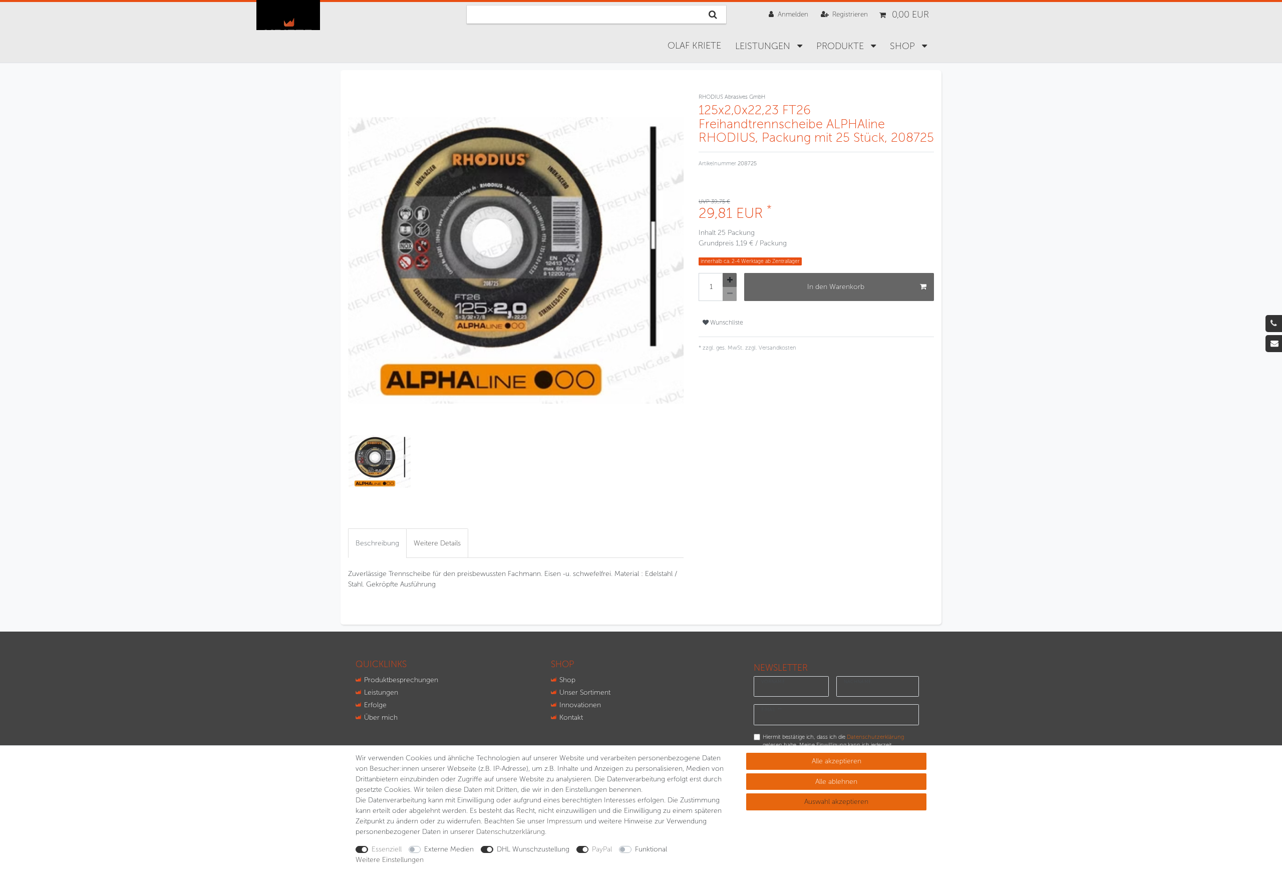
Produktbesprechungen (401, 680)
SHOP (903, 46)
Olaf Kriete (694, 45)
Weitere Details (437, 543)
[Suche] (713, 15)
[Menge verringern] (730, 294)
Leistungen (764, 46)
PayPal (602, 849)
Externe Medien (449, 849)
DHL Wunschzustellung (533, 849)
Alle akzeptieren (836, 761)
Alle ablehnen (836, 781)
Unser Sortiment (584, 692)
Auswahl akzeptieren (836, 801)
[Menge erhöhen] (730, 280)
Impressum (564, 821)
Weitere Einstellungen (390, 859)
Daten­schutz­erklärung (510, 831)
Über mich (381, 717)
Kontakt (571, 717)
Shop (567, 680)
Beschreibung (377, 543)
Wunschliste (726, 322)
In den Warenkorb (835, 286)
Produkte (841, 46)
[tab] (377, 543)
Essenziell (387, 849)
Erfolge (375, 705)
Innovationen (580, 705)
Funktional (651, 849)
